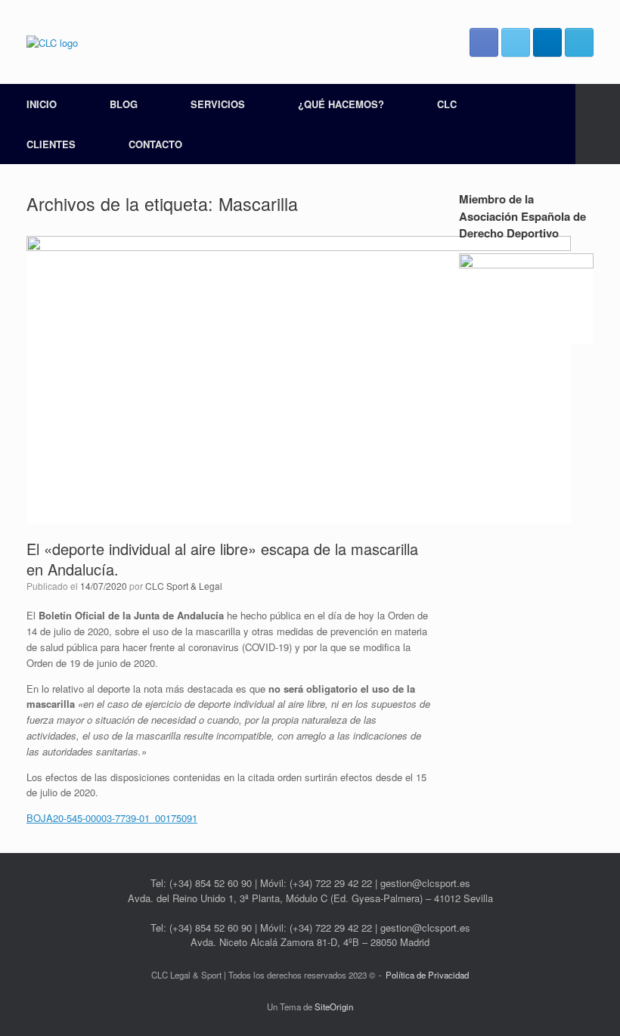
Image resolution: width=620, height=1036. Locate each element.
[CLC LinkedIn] (547, 42)
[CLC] (52, 42)
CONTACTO (155, 144)
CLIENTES (51, 144)
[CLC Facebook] (484, 42)
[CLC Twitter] (515, 42)
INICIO (41, 104)
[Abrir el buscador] (597, 124)
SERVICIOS (218, 104)
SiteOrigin (334, 1006)
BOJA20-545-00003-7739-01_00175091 (111, 818)
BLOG (124, 104)
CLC (447, 104)
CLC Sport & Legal (183, 585)
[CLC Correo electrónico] (579, 42)
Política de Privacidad (427, 975)
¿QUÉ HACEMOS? (341, 104)
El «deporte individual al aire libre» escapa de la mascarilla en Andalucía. (222, 559)
